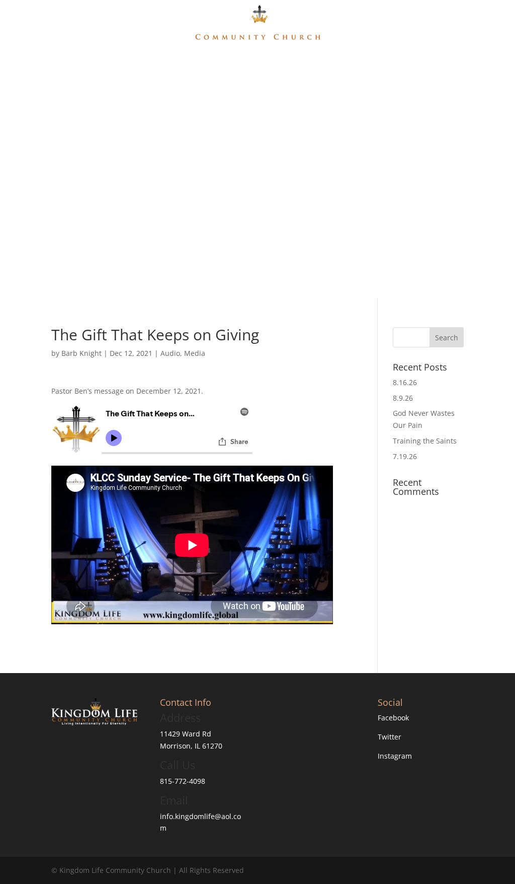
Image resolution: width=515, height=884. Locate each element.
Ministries (260, 64)
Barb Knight (81, 353)
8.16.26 (405, 382)
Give (337, 64)
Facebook (393, 717)
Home (181, 64)
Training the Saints (425, 441)
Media (308, 64)
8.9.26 (403, 398)
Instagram (395, 756)
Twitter (389, 737)
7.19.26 (405, 456)
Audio (170, 353)
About (212, 64)
